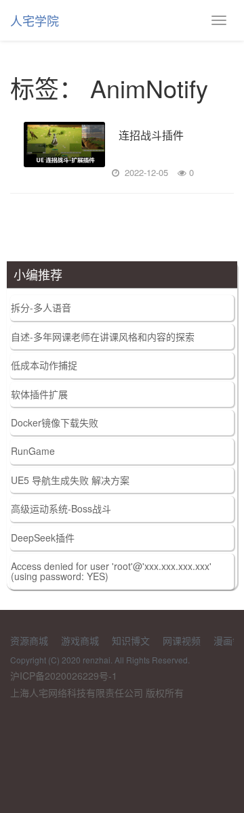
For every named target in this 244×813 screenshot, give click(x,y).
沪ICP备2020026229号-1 (63, 675)
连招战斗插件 (151, 136)
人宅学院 (34, 20)
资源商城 (29, 640)
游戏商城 (80, 640)
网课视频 (182, 640)
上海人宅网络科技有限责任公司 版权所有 (97, 692)
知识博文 (131, 640)
